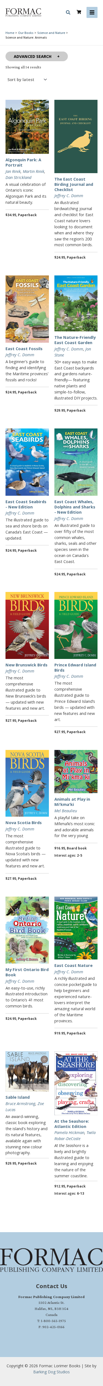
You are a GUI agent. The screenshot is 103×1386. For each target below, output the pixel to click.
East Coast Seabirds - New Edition (25, 504)
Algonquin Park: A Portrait (23, 162)
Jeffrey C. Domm (68, 195)
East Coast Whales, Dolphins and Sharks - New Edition (74, 507)
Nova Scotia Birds (23, 822)
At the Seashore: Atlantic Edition (71, 1123)
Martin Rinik (33, 171)
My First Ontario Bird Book (27, 972)
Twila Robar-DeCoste (75, 1135)
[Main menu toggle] (92, 12)
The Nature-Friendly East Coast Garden (75, 339)
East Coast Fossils (24, 348)
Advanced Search (33, 56)
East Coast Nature (73, 965)
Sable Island (17, 1097)
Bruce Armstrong (20, 1103)
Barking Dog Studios (51, 1371)
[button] (68, 13)
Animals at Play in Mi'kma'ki (72, 801)
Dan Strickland (18, 177)
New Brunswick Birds (26, 664)
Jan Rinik (13, 171)
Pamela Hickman (69, 1132)
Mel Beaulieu (65, 810)
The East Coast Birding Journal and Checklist (73, 184)
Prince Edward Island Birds (75, 667)
